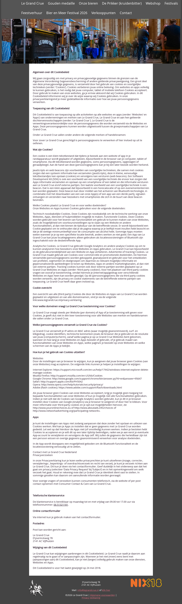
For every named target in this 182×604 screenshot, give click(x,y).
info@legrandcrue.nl (88, 590)
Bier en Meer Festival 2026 (66, 13)
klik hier (106, 590)
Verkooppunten (103, 13)
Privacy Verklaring (91, 597)
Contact (126, 13)
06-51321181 (61, 504)
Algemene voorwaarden (102, 595)
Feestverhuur (31, 13)
